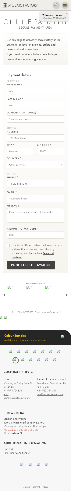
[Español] (19, 352)
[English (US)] (15, 360)
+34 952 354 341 (46, 390)
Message (13, 205)
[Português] (59, 352)
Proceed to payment (31, 265)
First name (14, 84)
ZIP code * (44, 145)
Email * (12, 192)
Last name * (15, 99)
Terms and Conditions (15, 452)
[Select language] (56, 5)
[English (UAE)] (23, 360)
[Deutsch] (35, 352)
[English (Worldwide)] (55, 360)
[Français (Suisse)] (47, 360)
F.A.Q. (7, 449)
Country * (14, 158)
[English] (11, 352)
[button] (54, 16)
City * (11, 145)
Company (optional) (21, 112)
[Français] (27, 352)
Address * (14, 131)
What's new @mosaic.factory (35, 283)
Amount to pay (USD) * (22, 228)
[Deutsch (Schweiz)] (39, 360)
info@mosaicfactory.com (50, 394)
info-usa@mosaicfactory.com (17, 396)
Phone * (12, 177)
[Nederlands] (43, 352)
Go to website (11, 433)
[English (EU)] (31, 360)
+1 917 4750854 (13, 390)
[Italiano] (51, 352)
